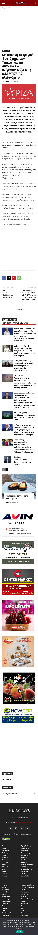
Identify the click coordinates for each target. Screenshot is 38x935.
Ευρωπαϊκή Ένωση (26, 869)
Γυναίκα (4, 876)
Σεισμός (23, 897)
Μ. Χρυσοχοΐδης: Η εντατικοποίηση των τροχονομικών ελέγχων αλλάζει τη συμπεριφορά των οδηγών (24, 351)
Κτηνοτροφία (6, 897)
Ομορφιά (4, 906)
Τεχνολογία (24, 903)
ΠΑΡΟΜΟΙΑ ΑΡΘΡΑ (9, 320)
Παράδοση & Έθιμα (7, 913)
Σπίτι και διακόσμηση (27, 899)
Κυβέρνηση (5, 899)
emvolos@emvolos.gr (23, 822)
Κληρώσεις (5, 890)
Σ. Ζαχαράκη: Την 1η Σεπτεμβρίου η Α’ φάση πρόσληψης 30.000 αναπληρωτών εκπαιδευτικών (23, 366)
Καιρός (4, 887)
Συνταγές (24, 901)
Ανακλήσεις (5, 857)
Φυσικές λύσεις (26, 913)
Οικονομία (5, 903)
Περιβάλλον (5, 915)
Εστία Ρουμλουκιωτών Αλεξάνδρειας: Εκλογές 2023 (8, 294)
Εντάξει (19, 932)
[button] (3, 3)
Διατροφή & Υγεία (26, 853)
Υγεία (22, 908)
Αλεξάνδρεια (6, 853)
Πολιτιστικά (25, 892)
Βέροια (4, 869)
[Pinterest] (14, 278)
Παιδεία (4, 908)
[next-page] (6, 469)
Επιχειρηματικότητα (27, 864)
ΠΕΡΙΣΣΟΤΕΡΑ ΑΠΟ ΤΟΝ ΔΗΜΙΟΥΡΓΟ (15, 323)
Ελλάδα (23, 860)
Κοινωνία (4, 892)
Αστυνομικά (5, 867)
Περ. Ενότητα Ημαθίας (27, 887)
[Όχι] (35, 926)
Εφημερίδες (24, 871)
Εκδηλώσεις (24, 855)
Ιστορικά (4, 885)
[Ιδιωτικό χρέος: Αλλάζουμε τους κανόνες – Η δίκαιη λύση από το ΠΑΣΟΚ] (7, 415)
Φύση (22, 910)
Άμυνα (4, 855)
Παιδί (3, 910)
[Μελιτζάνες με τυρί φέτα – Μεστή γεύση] (19, 486)
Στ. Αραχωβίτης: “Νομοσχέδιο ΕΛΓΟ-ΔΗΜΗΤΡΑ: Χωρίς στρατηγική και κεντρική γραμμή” (28, 295)
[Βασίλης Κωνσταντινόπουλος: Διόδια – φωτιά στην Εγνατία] (7, 459)
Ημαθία (23, 874)
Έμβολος (7, 81)
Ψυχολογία (24, 915)
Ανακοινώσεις (6, 860)
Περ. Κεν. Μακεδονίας (27, 885)
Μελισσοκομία (6, 901)
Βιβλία (4, 871)
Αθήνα (4, 848)
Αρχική (4, 8)
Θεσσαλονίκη (25, 876)
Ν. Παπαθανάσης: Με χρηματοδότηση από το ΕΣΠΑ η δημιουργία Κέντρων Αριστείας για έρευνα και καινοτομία (24, 430)
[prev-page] (3, 469)
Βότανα (4, 874)
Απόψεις (4, 864)
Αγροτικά (5, 846)
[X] (9, 278)
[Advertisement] (19, 29)
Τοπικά (23, 906)
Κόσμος (4, 894)
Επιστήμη (24, 862)
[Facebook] (4, 278)
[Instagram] (16, 828)
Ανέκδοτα (5, 862)
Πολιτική (12, 8)
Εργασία (23, 867)
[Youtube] (27, 828)
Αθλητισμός (5, 850)
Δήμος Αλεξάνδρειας (27, 846)
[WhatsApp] (19, 278)
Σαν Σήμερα (24, 894)
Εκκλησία (24, 857)
